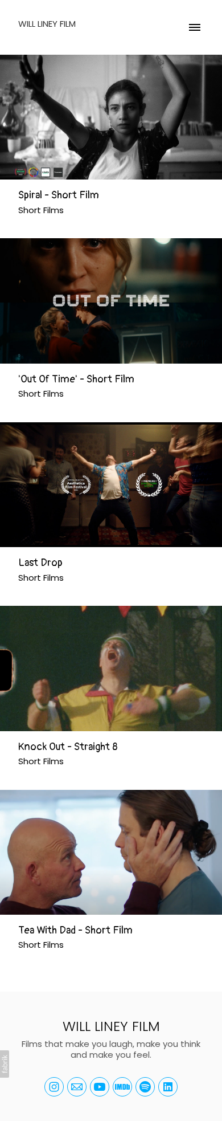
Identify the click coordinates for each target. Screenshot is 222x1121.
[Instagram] (54, 1086)
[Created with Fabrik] (4, 1064)
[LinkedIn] (168, 1086)
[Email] (77, 1086)
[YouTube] (99, 1086)
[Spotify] (145, 1086)
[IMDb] (122, 1086)
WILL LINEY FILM (111, 1026)
